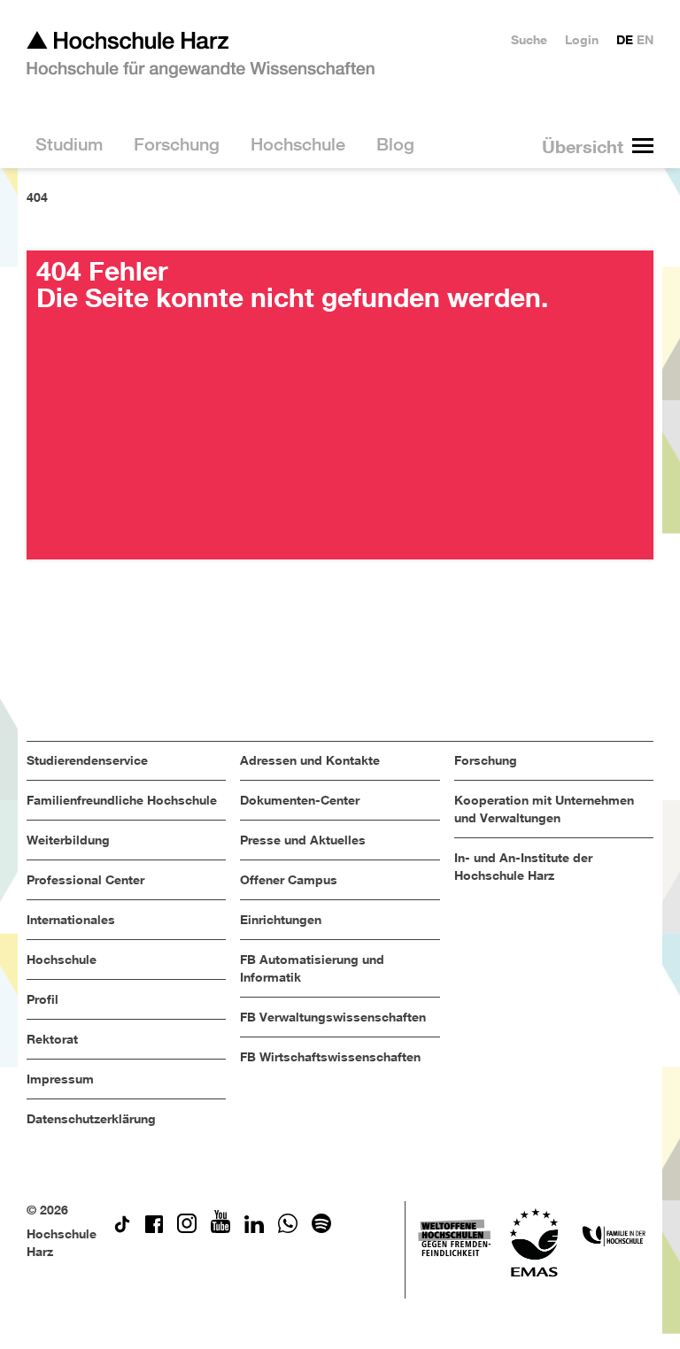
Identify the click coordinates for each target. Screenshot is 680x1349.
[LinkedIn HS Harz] (254, 1228)
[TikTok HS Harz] (122, 1228)
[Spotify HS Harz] (321, 1228)
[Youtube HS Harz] (220, 1228)
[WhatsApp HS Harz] (288, 1228)
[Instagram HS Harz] (187, 1228)
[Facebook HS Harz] (154, 1228)
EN (645, 39)
